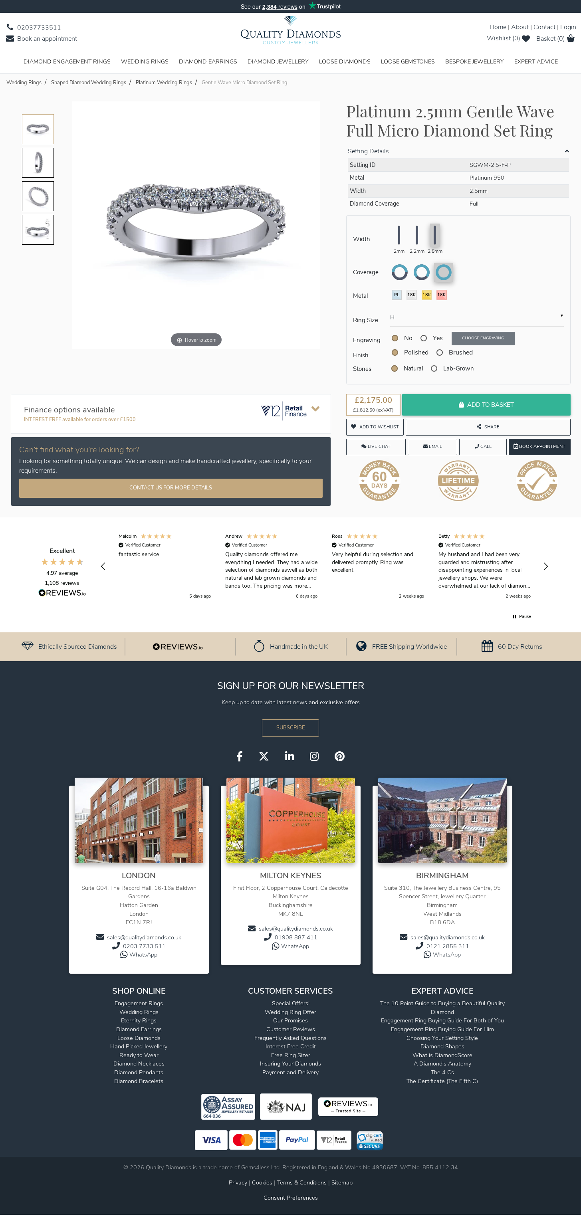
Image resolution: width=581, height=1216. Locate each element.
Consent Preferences (291, 1198)
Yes (438, 338)
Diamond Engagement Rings (67, 61)
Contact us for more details (170, 487)
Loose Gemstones (408, 61)
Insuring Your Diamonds (290, 1063)
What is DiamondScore (442, 1055)
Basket (550, 38)
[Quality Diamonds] (291, 32)
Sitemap (342, 1182)
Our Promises (290, 1020)
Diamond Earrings (208, 61)
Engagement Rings (139, 1003)
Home (498, 27)
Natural (413, 368)
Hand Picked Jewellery (138, 1046)
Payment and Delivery (290, 1072)
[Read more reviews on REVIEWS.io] (62, 593)
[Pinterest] (339, 757)
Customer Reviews (290, 1029)
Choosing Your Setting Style (442, 1038)
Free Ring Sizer (290, 1055)
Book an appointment (46, 38)
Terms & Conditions (302, 1182)
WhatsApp (143, 955)
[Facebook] (239, 757)
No (408, 338)
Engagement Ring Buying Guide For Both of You (442, 1020)
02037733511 (38, 27)
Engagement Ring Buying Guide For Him (442, 1029)
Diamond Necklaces (139, 1063)
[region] (324, 566)
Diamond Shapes (442, 1046)
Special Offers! (290, 1003)
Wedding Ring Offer (290, 1012)
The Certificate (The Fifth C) (442, 1081)
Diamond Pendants (138, 1072)
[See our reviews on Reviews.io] (178, 646)
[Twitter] (264, 757)
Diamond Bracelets (138, 1081)
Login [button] (568, 27)
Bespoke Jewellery (474, 61)
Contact (544, 27)
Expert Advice (536, 61)
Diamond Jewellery (278, 61)
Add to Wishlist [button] (379, 427)
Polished (416, 352)
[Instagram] (314, 757)
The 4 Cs (442, 1072)
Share (492, 427)
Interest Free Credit (291, 1046)
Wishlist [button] (503, 38)
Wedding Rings (145, 61)
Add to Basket (490, 405)
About (520, 27)
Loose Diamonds (345, 61)
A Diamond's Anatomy (442, 1063)
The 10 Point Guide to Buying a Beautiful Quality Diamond (442, 1007)
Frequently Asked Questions (290, 1038)
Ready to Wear (139, 1055)
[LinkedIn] (289, 757)
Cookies (262, 1182)
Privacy (238, 1182)
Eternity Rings (139, 1020)
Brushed (461, 352)
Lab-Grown (458, 368)
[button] (103, 566)
